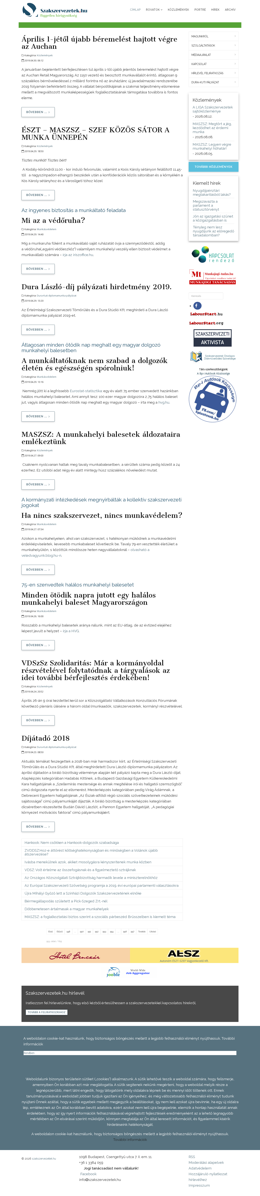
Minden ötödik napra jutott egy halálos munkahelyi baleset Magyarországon (89, 598)
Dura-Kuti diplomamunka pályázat (56, 295)
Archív (230, 9)
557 (132, 931)
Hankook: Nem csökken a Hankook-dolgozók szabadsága (72, 842)
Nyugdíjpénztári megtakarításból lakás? (212, 192)
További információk (130, 1139)
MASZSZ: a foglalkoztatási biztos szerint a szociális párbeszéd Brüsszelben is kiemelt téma (100, 917)
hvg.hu (163, 402)
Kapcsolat (199, 64)
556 (125, 931)
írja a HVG (71, 631)
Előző (60, 931)
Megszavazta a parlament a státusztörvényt (206, 205)
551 (89, 931)
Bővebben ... (36, 112)
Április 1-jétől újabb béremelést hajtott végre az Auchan (99, 43)
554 (111, 931)
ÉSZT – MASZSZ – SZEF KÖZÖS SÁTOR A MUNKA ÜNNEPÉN (96, 133)
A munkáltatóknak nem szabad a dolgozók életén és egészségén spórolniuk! (95, 364)
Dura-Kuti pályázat (205, 82)
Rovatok (153, 9)
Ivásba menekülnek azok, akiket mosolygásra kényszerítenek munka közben (88, 862)
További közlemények (213, 166)
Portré (200, 9)
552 (97, 931)
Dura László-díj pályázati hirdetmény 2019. (97, 287)
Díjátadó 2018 (46, 738)
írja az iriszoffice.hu (78, 255)
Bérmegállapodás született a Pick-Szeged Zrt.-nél (66, 901)
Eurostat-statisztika (86, 391)
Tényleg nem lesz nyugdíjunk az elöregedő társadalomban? (213, 231)
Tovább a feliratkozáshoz (46, 1012)
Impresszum (199, 1185)
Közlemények (178, 9)
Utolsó (152, 931)
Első (50, 931)
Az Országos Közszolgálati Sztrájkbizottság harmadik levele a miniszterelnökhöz (91, 878)
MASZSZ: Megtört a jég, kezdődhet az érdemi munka (212, 128)
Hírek (215, 9)
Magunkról (199, 36)
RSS (192, 1157)
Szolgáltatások (203, 45)
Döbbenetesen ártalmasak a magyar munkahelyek (67, 909)
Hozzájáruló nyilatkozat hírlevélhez (208, 1177)
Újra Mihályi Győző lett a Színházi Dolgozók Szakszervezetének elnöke (83, 893)
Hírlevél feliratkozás (207, 73)
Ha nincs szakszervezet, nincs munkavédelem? (102, 515)
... (75, 931)
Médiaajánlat (201, 54)
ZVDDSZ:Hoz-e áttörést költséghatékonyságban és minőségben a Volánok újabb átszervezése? (91, 852)
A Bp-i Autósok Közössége (213, 373)
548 (68, 931)
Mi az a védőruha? (53, 220)
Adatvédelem (200, 1168)
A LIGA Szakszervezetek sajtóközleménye (213, 109)
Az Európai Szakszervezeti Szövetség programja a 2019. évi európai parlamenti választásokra (102, 885)
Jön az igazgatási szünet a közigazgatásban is (213, 218)
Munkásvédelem (46, 229)
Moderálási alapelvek (206, 1162)
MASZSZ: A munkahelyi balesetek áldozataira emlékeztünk (101, 438)
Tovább (141, 931)
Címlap (135, 9)
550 (82, 931)
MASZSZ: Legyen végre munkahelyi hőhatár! (212, 146)
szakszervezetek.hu (44, 1158)
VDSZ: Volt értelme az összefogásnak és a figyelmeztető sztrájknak (80, 870)
